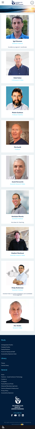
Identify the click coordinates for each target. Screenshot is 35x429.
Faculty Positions (5, 349)
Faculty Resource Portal (7, 383)
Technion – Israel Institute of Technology (11, 377)
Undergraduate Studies (7, 345)
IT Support (4, 381)
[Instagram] (19, 415)
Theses (3, 363)
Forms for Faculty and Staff (8, 351)
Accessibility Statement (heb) (8, 354)
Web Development (16, 424)
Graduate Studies (5, 347)
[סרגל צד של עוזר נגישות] (3, 427)
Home (2, 374)
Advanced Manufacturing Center (9, 386)
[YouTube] (15, 415)
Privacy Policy (4, 390)
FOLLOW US (17, 413)
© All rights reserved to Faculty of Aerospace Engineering (17, 422)
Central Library (5, 365)
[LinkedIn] (23, 415)
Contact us (4, 379)
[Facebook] (12, 415)
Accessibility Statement (7, 393)
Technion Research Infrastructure (9, 388)
